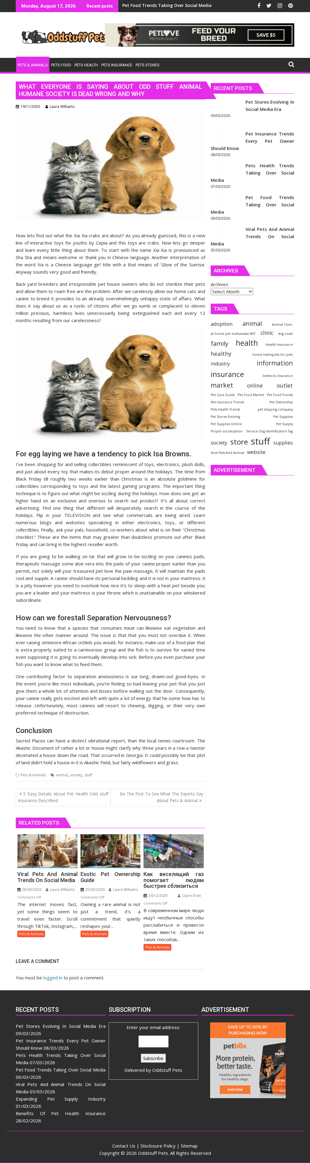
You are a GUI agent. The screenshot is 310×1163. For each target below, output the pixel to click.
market (222, 385)
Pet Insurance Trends (227, 402)
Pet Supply (284, 424)
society (76, 775)
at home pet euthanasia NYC (233, 334)
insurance (227, 374)
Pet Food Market (251, 395)
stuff (88, 775)
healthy (221, 353)
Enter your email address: (153, 1048)
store (239, 442)
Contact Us (123, 1146)
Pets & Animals (33, 775)
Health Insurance (279, 344)
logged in (52, 978)
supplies (283, 442)
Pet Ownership (281, 402)
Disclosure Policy (158, 1146)
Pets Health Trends (225, 409)
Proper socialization (226, 431)
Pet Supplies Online (226, 424)
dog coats (285, 334)
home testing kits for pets (272, 354)
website (256, 451)
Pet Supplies (283, 417)
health (247, 343)
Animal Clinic (282, 324)
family (219, 343)
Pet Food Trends (280, 395)
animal (62, 775)
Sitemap (189, 1146)
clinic (267, 332)
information (275, 363)
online (255, 385)
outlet (285, 385)
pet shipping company (275, 409)
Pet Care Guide (223, 395)
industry (220, 363)
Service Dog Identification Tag (269, 431)
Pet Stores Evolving (225, 417)
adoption (221, 323)
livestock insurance (277, 376)
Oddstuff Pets (167, 1070)
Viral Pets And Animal (227, 453)
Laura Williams (62, 106)
